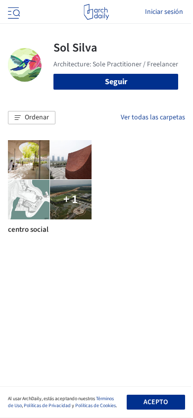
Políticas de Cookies (95, 405)
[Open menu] (13, 12)
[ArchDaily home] (96, 12)
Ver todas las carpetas (153, 117)
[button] (31, 118)
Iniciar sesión (164, 11)
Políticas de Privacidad (47, 405)
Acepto (156, 402)
